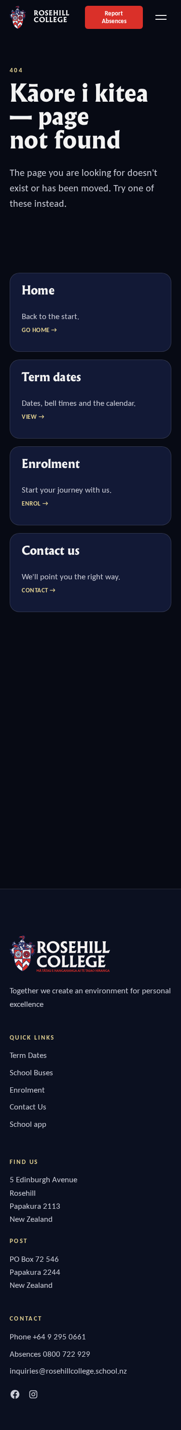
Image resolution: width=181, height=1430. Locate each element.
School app (28, 1124)
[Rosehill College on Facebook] (15, 1394)
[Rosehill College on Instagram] (33, 1394)
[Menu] (161, 17)
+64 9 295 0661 (59, 1337)
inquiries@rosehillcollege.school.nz (68, 1371)
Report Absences (114, 17)
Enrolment (27, 1090)
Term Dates (28, 1055)
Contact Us (28, 1107)
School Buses (31, 1073)
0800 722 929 (66, 1354)
